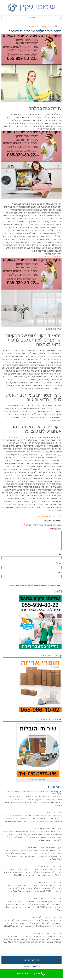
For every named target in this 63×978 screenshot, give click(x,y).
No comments (33, 26)
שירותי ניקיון (28, 960)
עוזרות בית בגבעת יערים (52, 257)
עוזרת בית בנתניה (54, 812)
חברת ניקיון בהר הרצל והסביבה (48, 882)
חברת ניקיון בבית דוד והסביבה (49, 866)
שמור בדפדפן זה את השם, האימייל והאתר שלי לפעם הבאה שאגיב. (35, 586)
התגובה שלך (56, 529)
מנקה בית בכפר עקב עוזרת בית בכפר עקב (44, 847)
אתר (60, 573)
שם (60, 554)
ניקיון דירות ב (46, 26)
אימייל (58, 563)
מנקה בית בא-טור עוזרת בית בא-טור (46, 828)
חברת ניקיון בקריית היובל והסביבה (47, 917)
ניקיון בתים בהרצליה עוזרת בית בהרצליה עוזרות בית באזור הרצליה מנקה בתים (33, 792)
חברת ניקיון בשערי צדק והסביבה (48, 932)
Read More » (10, 821)
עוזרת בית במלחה (44, 516)
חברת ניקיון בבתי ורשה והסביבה (48, 898)
